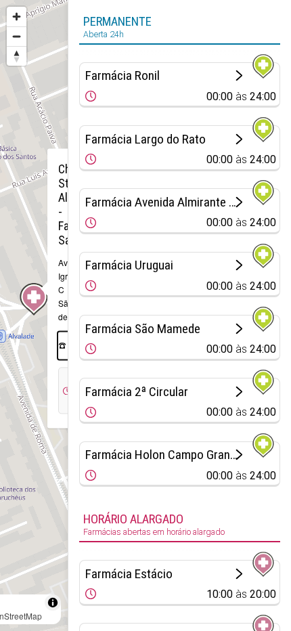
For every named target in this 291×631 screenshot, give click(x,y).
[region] (34, 315)
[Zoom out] (16, 36)
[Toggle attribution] (53, 602)
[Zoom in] (16, 16)
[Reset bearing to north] (16, 56)
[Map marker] (34, 299)
